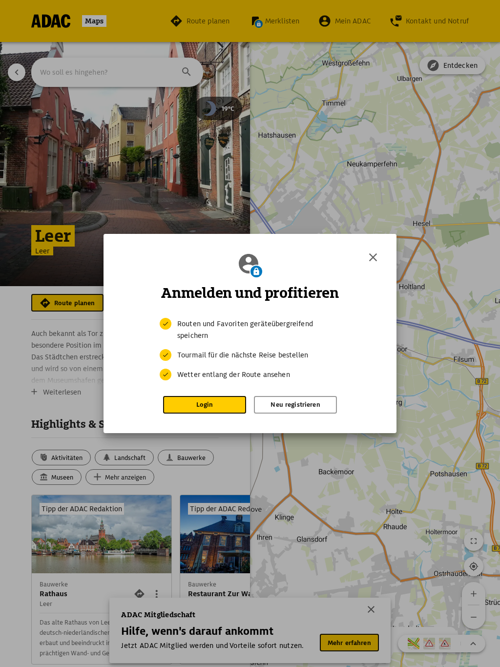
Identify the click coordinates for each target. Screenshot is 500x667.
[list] (250, 349)
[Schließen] (373, 257)
